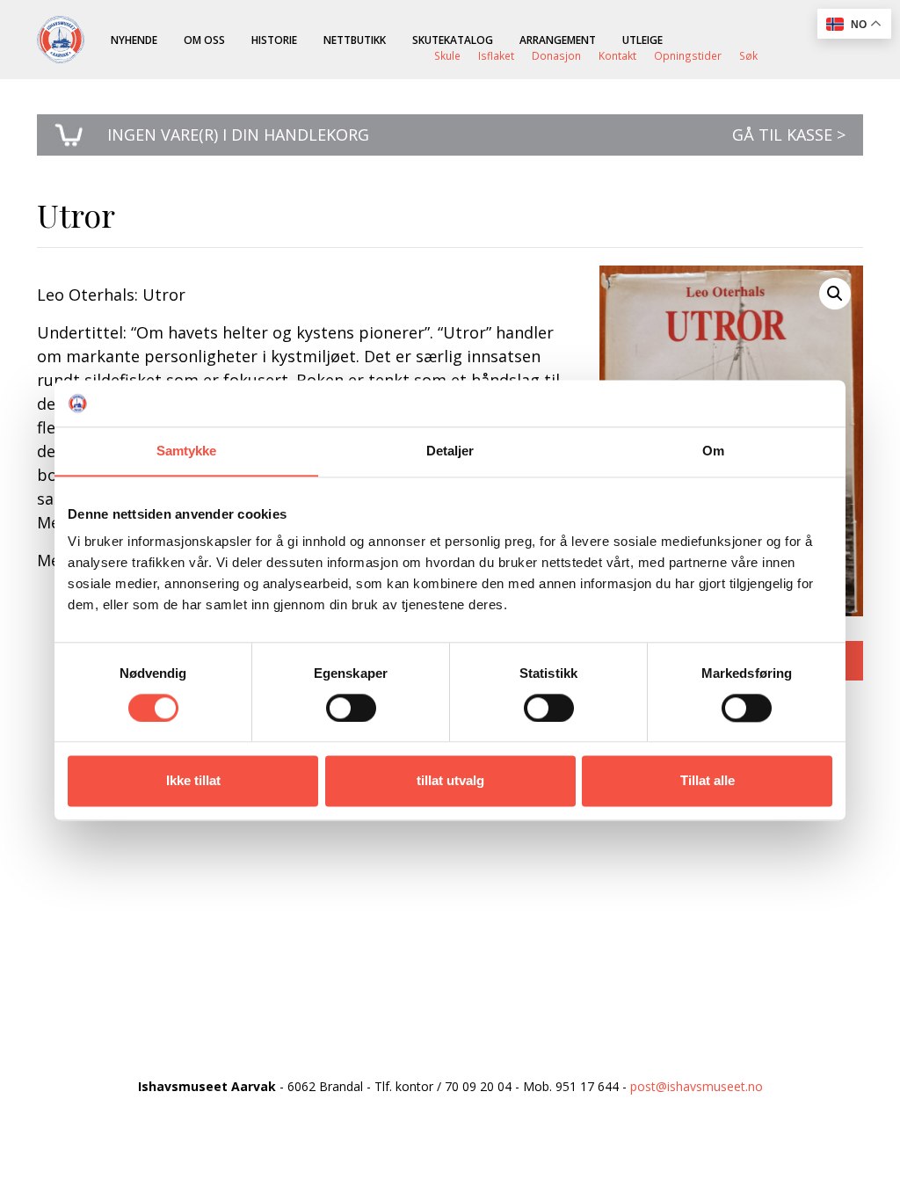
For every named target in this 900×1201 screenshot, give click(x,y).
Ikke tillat (193, 781)
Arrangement (557, 40)
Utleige (642, 40)
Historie (274, 40)
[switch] (351, 708)
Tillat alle (707, 781)
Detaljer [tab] (450, 450)
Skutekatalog (452, 40)
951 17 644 (587, 1086)
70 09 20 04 (478, 1086)
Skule (447, 55)
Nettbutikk (354, 40)
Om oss (204, 40)
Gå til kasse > (789, 134)
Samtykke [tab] (186, 450)
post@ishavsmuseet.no (696, 1086)
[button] (835, 293)
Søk (748, 55)
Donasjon (556, 55)
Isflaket (496, 55)
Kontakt (617, 55)
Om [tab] (713, 450)
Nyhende (134, 40)
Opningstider (688, 55)
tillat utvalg (450, 781)
